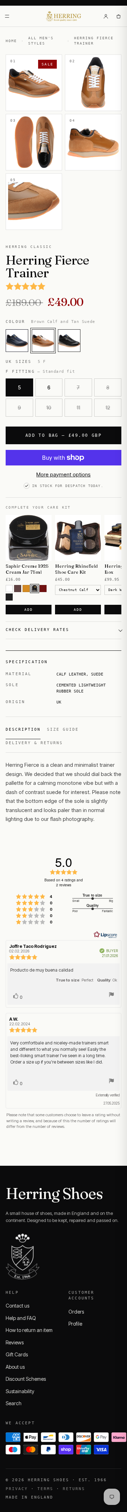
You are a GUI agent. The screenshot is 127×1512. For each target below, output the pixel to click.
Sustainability (20, 1391)
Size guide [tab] (63, 729)
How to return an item (29, 1330)
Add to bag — (63, 435)
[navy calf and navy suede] (17, 340)
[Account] (105, 16)
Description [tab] (23, 729)
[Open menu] (7, 16)
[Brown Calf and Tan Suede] (43, 340)
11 (78, 408)
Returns (74, 1489)
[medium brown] (17, 588)
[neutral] (9, 588)
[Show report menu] (111, 995)
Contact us (17, 1306)
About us (15, 1367)
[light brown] (26, 588)
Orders (76, 1312)
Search (14, 1403)
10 (48, 408)
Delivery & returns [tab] (34, 743)
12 (107, 408)
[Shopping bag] (118, 16)
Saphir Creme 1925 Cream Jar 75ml (27, 569)
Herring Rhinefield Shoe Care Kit (76, 569)
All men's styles (41, 40)
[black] (9, 597)
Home (11, 41)
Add (28, 610)
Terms (45, 1489)
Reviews (15, 1342)
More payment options (63, 474)
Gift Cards (17, 1354)
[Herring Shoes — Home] (63, 16)
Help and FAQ (21, 1318)
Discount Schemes (26, 1379)
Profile (75, 1324)
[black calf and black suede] (69, 340)
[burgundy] (43, 588)
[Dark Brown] (34, 588)
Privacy (17, 1489)
